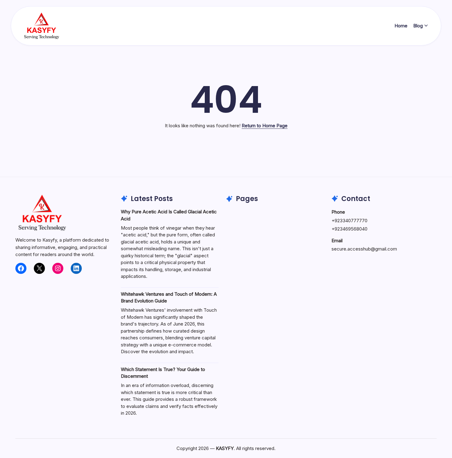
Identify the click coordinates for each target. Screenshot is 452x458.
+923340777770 (349, 220)
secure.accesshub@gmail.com (364, 249)
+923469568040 (349, 229)
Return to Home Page (264, 125)
